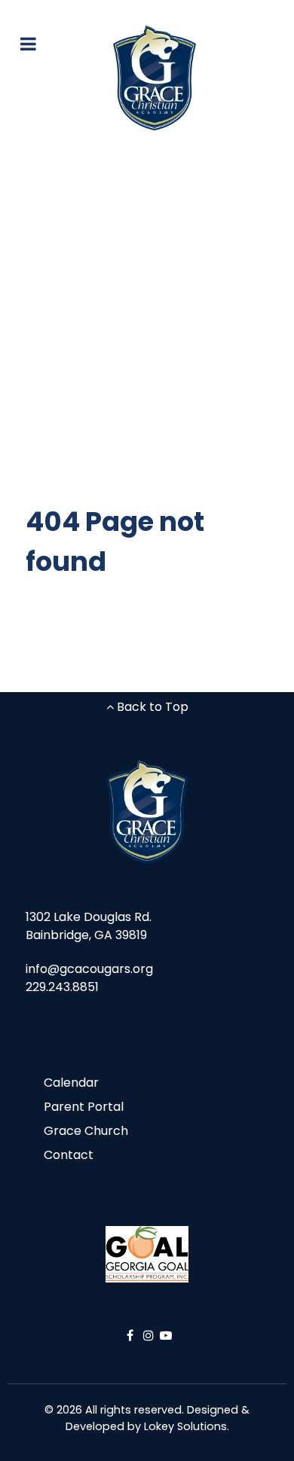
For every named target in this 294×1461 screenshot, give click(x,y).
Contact (68, 1155)
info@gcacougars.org (89, 969)
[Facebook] (131, 1335)
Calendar (71, 1082)
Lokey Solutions (185, 1426)
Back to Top (151, 706)
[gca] (154, 78)
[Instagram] (150, 1335)
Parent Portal (84, 1106)
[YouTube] (166, 1335)
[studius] (147, 812)
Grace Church (86, 1130)
